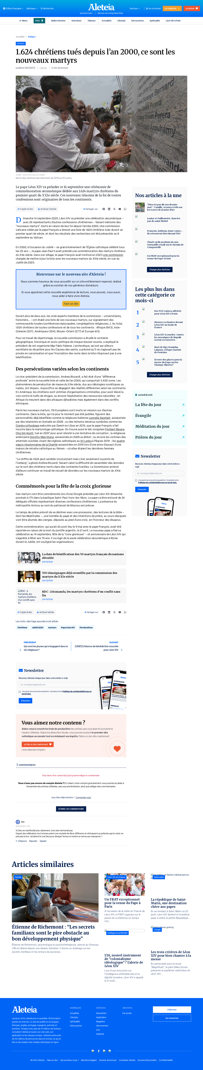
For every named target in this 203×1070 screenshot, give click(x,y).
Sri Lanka (86, 441)
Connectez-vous (83, 797)
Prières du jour (148, 437)
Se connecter (154, 8)
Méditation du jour (152, 426)
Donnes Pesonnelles (147, 1060)
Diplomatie (159, 877)
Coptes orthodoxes (27, 425)
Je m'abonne (170, 8)
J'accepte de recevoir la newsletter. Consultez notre (57, 692)
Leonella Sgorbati (99, 418)
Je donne (190, 8)
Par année (127, 1013)
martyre (52, 627)
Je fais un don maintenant (36, 744)
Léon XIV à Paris (173, 20)
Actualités (106, 20)
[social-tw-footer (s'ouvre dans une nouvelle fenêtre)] (104, 1051)
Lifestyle (121, 20)
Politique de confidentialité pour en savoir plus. (157, 482)
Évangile (143, 415)
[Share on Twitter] (114, 209)
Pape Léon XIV (68, 627)
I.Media (43, 67)
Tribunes (92, 20)
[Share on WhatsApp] (125, 209)
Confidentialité (166, 1060)
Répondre (33, 841)
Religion (32, 36)
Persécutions (86, 627)
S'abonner (172, 1009)
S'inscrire (25, 700)
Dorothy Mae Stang (42, 437)
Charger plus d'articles (159, 269)
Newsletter (101, 1013)
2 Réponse (22, 841)
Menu (24, 20)
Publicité (100, 1034)
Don (98, 1030)
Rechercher (48, 8)
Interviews (76, 20)
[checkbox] (20, 692)
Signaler (43, 841)
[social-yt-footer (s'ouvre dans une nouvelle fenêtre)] (93, 1051)
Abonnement (102, 1025)
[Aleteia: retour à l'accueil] (101, 6)
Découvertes (137, 20)
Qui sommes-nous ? (69, 1060)
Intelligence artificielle (117, 933)
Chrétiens (22, 627)
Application (101, 1017)
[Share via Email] (120, 209)
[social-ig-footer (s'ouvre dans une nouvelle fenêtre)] (110, 1051)
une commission (113, 255)
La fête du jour (148, 404)
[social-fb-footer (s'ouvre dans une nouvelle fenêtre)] (98, 1051)
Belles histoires (58, 20)
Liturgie (157, 929)
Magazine (100, 1021)
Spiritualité (155, 20)
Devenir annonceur (108, 1060)
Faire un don (71, 303)
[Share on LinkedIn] (109, 209)
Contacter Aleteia (127, 1060)
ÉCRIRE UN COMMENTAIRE (71, 808)
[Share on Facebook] (104, 209)
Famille (18, 877)
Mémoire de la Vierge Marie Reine (110, 13)
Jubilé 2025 (37, 627)
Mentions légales (89, 1060)
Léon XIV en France (116, 877)
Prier (37, 20)
